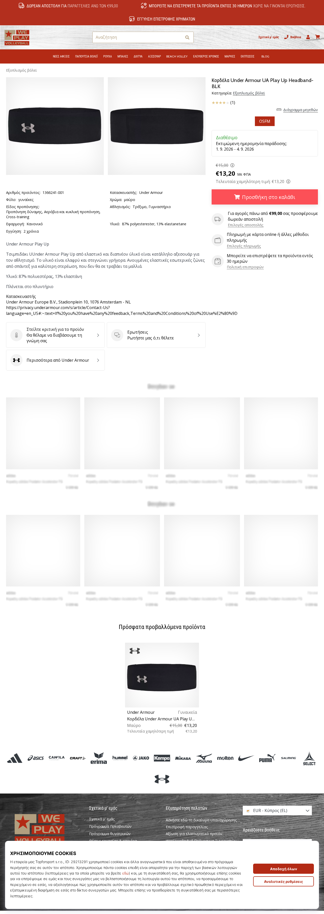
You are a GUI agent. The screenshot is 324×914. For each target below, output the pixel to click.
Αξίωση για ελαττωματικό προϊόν (194, 833)
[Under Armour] (161, 778)
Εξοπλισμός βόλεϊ (21, 70)
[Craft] (77, 757)
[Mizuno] (204, 757)
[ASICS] (35, 757)
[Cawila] (56, 757)
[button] (177, 37)
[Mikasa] (183, 757)
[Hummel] (119, 757)
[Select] (309, 757)
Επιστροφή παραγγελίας (187, 826)
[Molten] (225, 757)
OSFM (264, 121)
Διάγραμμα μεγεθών (300, 109)
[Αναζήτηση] (187, 37)
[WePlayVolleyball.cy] (47, 829)
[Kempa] (161, 757)
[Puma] (267, 757)
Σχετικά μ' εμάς (268, 37)
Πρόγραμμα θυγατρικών (110, 834)
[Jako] (140, 757)
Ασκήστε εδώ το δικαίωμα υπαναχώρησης (201, 820)
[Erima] (98, 757)
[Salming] (288, 757)
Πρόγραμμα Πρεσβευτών (110, 826)
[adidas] (14, 757)
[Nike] (246, 757)
